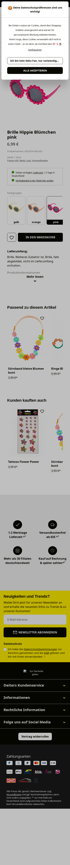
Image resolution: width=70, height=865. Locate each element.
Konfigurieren (35, 50)
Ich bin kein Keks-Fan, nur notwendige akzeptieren (36, 60)
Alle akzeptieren (35, 70)
